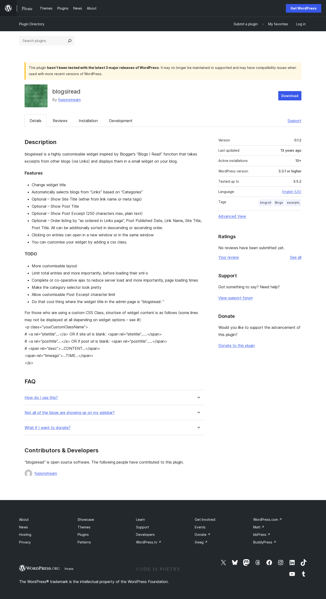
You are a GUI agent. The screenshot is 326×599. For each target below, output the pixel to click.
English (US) (291, 192)
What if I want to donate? (47, 427)
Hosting (25, 534)
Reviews (60, 120)
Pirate (69, 569)
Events (200, 527)
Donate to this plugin (236, 345)
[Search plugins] (69, 41)
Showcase (86, 519)
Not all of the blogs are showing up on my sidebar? (70, 412)
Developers (145, 534)
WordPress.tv (148, 542)
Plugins (83, 534)
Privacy (25, 542)
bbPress (261, 534)
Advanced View (232, 216)
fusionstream (69, 99)
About (24, 519)
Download (289, 96)
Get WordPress (303, 8)
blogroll (265, 202)
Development (120, 120)
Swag (201, 542)
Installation (88, 120)
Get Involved (205, 519)
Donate (202, 534)
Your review (228, 257)
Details (36, 120)
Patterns (84, 542)
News (23, 527)
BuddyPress (264, 542)
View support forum (235, 297)
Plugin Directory (31, 24)
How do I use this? (41, 397)
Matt (258, 527)
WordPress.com (267, 519)
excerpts (293, 202)
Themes (84, 527)
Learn (140, 519)
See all (295, 257)
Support (294, 120)
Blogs (279, 202)
